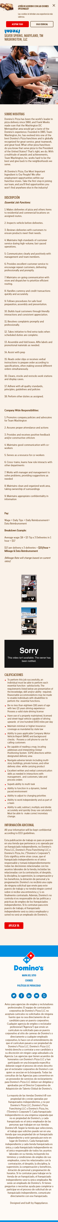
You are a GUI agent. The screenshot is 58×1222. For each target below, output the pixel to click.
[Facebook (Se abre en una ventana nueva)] (21, 995)
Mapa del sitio (29, 975)
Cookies (29, 980)
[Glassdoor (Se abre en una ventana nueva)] (44, 995)
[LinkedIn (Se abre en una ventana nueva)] (29, 995)
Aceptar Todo (17, 24)
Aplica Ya (14, 925)
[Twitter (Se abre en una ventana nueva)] (14, 995)
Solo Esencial (42, 24)
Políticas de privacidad (29, 985)
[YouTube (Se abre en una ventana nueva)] (36, 995)
